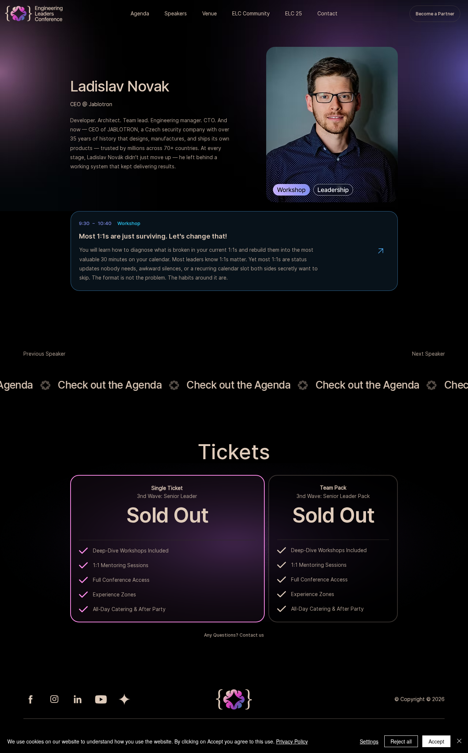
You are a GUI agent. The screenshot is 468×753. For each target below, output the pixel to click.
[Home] (380, 251)
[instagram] (54, 699)
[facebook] (30, 699)
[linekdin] (77, 699)
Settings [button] (369, 741)
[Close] (459, 741)
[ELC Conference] (34, 13)
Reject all (401, 741)
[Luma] (124, 699)
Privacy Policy (292, 741)
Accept (436, 741)
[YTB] (101, 699)
